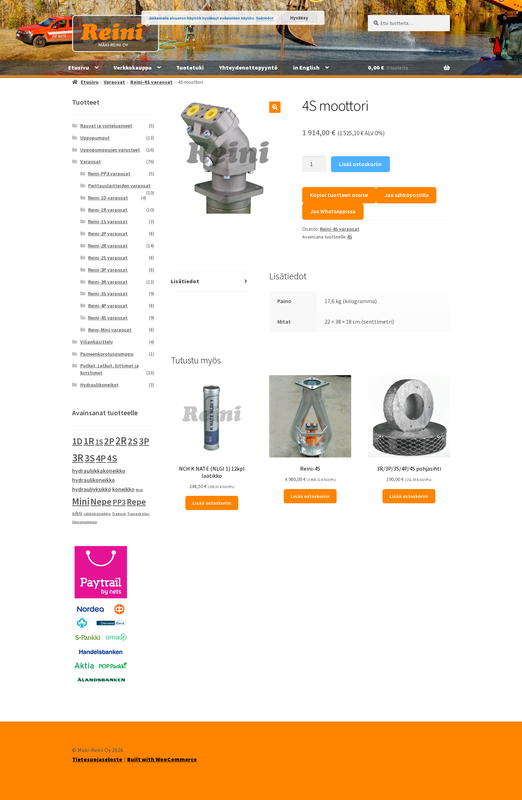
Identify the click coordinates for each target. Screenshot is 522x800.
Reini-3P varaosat (107, 270)
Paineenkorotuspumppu (107, 354)
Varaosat (114, 82)
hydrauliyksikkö (91, 489)
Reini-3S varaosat (107, 293)
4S (349, 237)
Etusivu (78, 67)
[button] (275, 107)
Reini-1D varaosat (108, 197)
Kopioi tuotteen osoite (339, 194)
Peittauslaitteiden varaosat (119, 185)
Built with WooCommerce (162, 759)
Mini (80, 501)
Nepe (101, 501)
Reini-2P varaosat (107, 233)
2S (133, 441)
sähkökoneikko (97, 513)
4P (101, 458)
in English (306, 67)
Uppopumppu (84, 522)
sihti (77, 513)
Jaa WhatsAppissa (332, 211)
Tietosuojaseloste (97, 759)
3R (77, 457)
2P (109, 441)
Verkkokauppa (133, 67)
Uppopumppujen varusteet (110, 150)
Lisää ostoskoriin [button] (211, 503)
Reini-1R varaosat (107, 210)
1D (77, 441)
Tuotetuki (190, 67)
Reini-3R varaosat (107, 282)
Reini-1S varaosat (107, 221)
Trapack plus (138, 513)
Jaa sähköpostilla (406, 194)
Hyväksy (299, 18)
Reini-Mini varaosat (109, 330)
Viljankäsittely (96, 342)
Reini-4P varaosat (107, 305)
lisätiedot (264, 18)
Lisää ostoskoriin (360, 164)
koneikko (123, 489)
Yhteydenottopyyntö (248, 67)
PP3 (119, 502)
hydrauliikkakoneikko (98, 470)
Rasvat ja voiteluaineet (106, 125)
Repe (136, 501)
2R (121, 440)
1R (88, 441)
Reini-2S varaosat (107, 257)
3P (144, 441)
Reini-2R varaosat (107, 245)
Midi (139, 490)
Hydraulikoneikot (99, 385)
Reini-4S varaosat (151, 82)
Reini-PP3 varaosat (109, 173)
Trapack (119, 513)
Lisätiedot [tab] (185, 281)
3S (90, 458)
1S (99, 441)
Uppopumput (95, 138)
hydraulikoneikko (93, 479)
